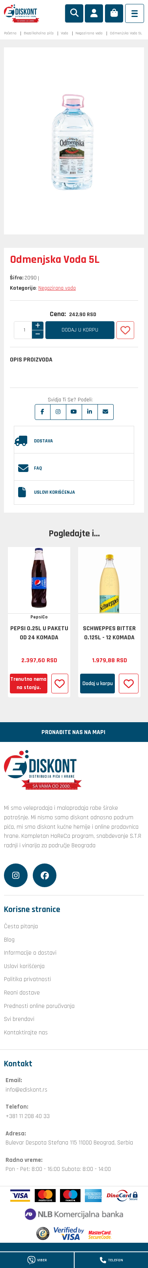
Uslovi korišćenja (54, 492)
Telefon (115, 1260)
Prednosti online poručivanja (39, 1006)
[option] (39, 622)
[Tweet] (58, 412)
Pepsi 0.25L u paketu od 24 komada (39, 633)
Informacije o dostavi (30, 953)
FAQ (38, 468)
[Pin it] (74, 412)
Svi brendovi (19, 1019)
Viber (42, 1260)
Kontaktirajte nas (26, 1032)
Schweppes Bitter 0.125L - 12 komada (109, 633)
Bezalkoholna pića (39, 33)
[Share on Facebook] (43, 412)
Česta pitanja (21, 926)
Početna (10, 33)
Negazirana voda (89, 33)
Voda (64, 33)
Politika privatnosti (27, 979)
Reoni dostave (22, 992)
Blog (9, 940)
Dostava (43, 441)
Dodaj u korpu (80, 329)
